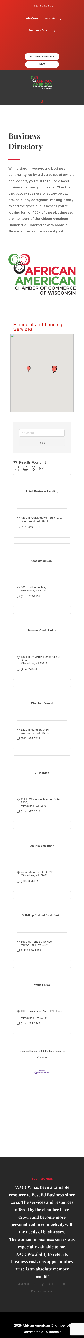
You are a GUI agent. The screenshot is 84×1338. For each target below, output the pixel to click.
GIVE (42, 64)
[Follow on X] (55, 43)
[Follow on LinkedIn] (49, 43)
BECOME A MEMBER (42, 56)
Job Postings (47, 1051)
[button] (28, 369)
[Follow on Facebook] (36, 43)
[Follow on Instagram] (42, 43)
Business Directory (42, 30)
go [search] (43, 442)
